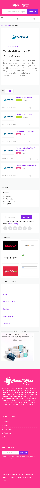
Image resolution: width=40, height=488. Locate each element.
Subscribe (26, 217)
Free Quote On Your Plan (25, 131)
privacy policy (13, 224)
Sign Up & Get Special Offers (26, 165)
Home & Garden (8, 316)
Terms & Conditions (24, 477)
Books (6, 425)
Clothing (6, 309)
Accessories (7, 287)
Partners (4, 477)
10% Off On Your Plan (24, 114)
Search (32, 11)
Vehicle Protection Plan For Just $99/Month (26, 149)
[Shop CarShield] (20, 37)
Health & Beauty (9, 302)
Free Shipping (8, 433)
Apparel (5, 294)
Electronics (6, 324)
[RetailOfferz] (20, 5)
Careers (12, 477)
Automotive (8, 437)
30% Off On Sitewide (24, 97)
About (4, 481)
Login (37, 19)
